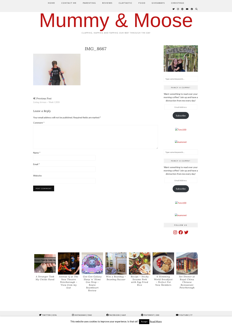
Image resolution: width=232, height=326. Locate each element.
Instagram (83, 315)
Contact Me (69, 3)
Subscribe (181, 115)
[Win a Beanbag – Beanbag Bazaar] (116, 263)
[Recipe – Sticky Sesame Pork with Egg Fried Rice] (139, 263)
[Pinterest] (182, 9)
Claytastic (125, 3)
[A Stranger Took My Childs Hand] (45, 263)
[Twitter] (174, 9)
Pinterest (151, 315)
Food (142, 3)
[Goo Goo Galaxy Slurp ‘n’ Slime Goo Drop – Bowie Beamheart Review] (92, 263)
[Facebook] (192, 9)
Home (51, 3)
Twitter (49, 315)
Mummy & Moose (116, 20)
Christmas (177, 3)
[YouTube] (187, 9)
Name (36, 152)
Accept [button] (144, 321)
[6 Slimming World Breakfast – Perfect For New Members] (163, 263)
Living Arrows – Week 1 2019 (46, 100)
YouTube (185, 315)
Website (37, 175)
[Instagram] (178, 9)
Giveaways (158, 3)
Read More (156, 321)
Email (36, 164)
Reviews (107, 3)
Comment (39, 122)
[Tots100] (180, 129)
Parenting (89, 3)
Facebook (117, 315)
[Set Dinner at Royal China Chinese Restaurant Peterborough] (187, 263)
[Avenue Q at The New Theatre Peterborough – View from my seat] (68, 263)
